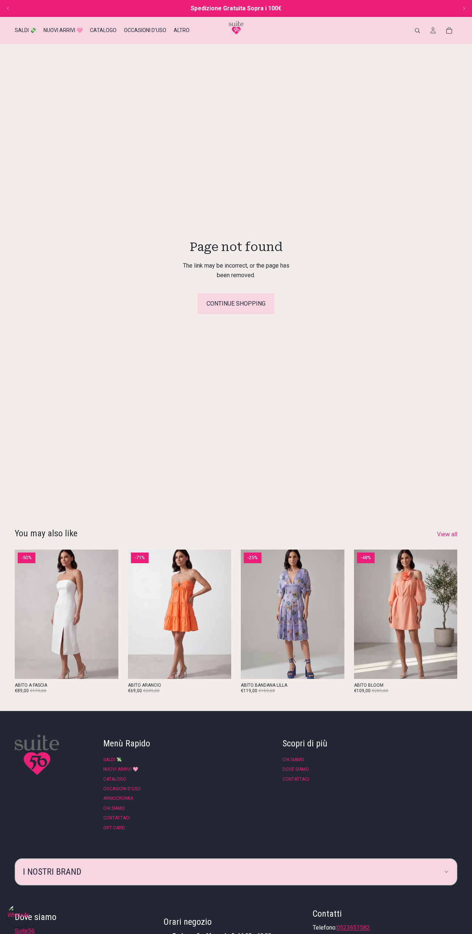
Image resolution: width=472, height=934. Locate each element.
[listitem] (181, 30)
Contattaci (116, 817)
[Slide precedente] (8, 8)
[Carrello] (449, 30)
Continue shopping (236, 303)
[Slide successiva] (464, 8)
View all (447, 534)
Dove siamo (295, 769)
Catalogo (114, 779)
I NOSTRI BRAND (52, 872)
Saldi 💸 (112, 759)
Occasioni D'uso (121, 788)
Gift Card (114, 827)
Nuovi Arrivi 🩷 (120, 769)
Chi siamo (114, 808)
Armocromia (118, 798)
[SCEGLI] (107, 667)
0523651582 (353, 927)
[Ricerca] (417, 30)
